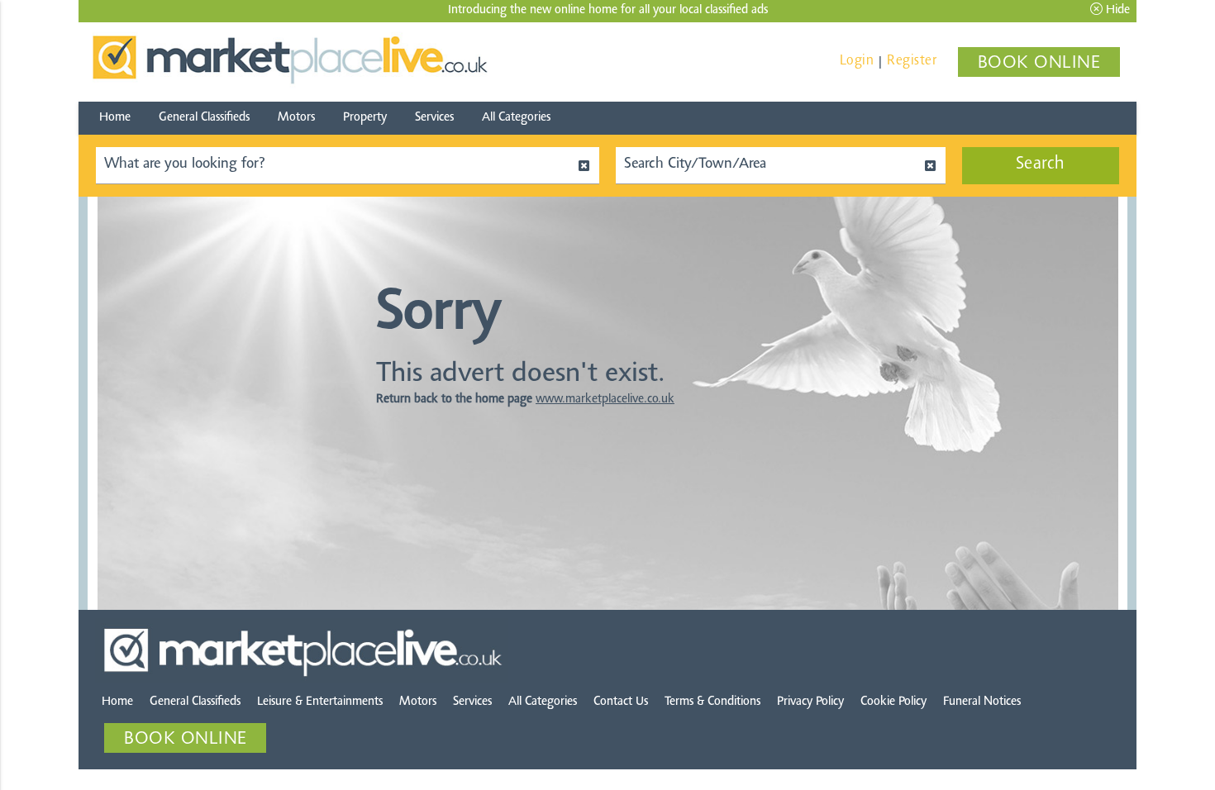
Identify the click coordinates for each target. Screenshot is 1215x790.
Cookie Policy (893, 702)
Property (365, 118)
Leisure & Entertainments (320, 702)
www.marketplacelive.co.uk (605, 399)
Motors (296, 118)
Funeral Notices (982, 702)
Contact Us (620, 702)
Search (1040, 164)
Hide (1116, 10)
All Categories (516, 118)
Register (911, 61)
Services (434, 118)
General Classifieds (204, 118)
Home (115, 118)
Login (857, 61)
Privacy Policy (810, 702)
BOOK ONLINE (1039, 64)
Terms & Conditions (712, 702)
